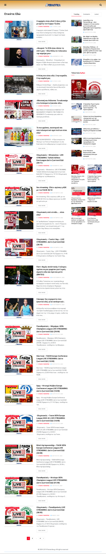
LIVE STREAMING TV (12, 188)
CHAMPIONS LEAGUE (12, 327)
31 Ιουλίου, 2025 (56, 81)
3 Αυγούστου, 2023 (56, 456)
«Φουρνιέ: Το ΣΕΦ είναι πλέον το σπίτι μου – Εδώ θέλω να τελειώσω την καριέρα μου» (51, 50)
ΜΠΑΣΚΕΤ (9, 76)
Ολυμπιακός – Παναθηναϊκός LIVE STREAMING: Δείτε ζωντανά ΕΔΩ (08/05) (50, 510)
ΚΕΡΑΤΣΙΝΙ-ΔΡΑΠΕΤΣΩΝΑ (14, 101)
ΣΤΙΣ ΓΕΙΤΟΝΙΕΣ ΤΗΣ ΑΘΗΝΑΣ (94, 172)
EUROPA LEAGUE (11, 212)
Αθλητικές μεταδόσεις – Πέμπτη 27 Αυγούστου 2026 (94, 199)
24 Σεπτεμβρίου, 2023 (57, 304)
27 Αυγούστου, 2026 (79, 97)
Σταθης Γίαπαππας (43, 26)
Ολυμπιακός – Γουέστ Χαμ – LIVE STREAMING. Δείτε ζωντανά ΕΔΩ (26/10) (50, 242)
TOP (7, 48)
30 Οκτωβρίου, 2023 (57, 193)
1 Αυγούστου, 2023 (56, 485)
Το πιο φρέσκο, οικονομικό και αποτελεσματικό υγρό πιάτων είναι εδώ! (51, 130)
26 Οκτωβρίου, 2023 (57, 217)
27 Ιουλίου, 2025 (56, 106)
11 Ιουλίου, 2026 (56, 26)
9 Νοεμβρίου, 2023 (56, 165)
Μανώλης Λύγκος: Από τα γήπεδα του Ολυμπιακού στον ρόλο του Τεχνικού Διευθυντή (85, 93)
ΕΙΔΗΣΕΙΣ (9, 128)
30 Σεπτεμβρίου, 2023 (57, 277)
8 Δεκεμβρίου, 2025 (57, 56)
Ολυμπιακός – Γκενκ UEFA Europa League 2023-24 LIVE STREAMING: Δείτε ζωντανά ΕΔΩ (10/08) (50, 418)
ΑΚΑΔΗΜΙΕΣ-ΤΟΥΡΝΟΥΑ (77, 172)
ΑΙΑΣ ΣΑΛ (9, 21)
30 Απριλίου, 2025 (56, 135)
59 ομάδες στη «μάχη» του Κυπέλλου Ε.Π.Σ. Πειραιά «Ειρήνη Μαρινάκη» (92, 61)
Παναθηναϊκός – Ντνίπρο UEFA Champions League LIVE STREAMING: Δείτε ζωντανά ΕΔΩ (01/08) (51, 480)
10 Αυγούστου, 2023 (57, 364)
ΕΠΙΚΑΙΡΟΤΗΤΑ (10, 267)
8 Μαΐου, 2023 (55, 515)
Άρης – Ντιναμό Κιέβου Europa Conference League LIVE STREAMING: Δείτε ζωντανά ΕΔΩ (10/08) (52, 388)
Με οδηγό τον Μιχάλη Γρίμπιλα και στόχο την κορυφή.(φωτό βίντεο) (91, 38)
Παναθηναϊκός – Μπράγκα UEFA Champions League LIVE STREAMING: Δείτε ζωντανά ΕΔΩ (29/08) (51, 328)
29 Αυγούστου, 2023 (57, 334)
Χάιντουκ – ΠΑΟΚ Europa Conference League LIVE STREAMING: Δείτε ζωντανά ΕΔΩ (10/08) (51, 358)
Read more (41, 41)
